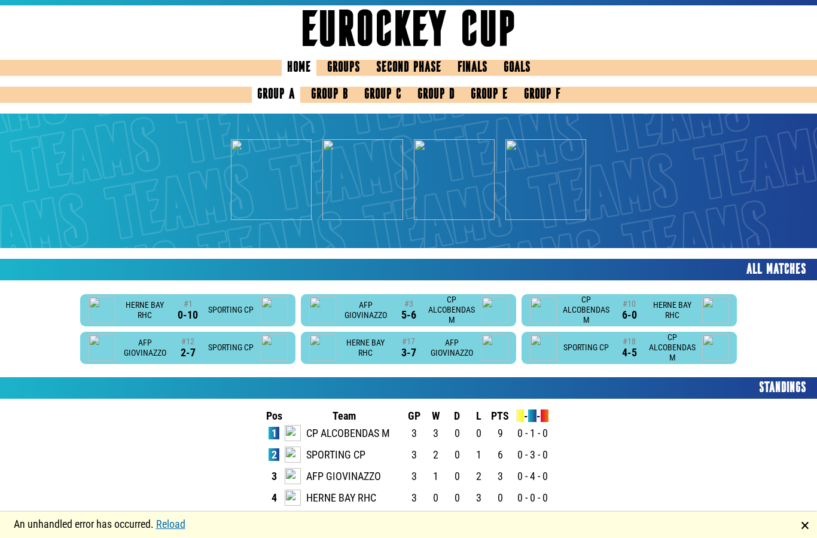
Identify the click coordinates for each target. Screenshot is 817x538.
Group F (542, 95)
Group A (276, 95)
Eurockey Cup (408, 32)
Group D (436, 95)
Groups (343, 68)
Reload (170, 524)
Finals (472, 68)
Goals (517, 68)
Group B (329, 95)
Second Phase (408, 68)
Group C (382, 95)
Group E (489, 95)
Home (299, 68)
